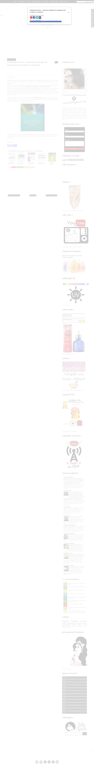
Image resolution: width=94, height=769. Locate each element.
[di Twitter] (37, 18)
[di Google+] (31, 18)
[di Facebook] (34, 18)
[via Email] (39, 18)
